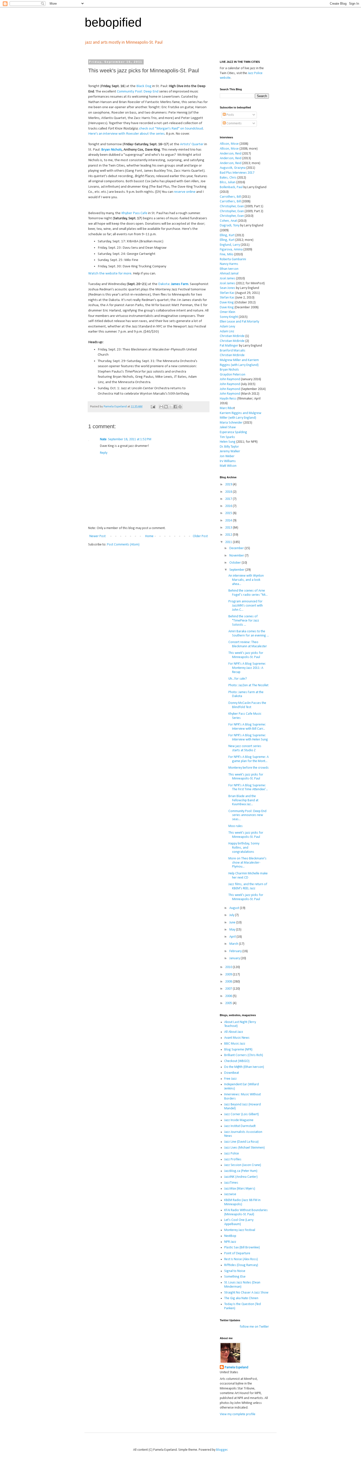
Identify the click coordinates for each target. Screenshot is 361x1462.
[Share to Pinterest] (180, 406)
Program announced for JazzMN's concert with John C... (245, 606)
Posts (230, 115)
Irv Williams (228, 461)
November (237, 555)
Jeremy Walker (230, 451)
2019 (229, 484)
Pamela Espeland (236, 1367)
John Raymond (230, 379)
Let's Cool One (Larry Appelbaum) (238, 1222)
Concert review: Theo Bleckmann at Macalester (247, 644)
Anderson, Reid (230, 153)
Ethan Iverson (229, 269)
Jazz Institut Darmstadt (240, 1126)
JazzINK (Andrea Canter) (241, 1177)
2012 (229, 535)
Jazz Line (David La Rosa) (241, 1142)
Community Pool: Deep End (137, 91)
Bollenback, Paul (231, 187)
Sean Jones (227, 288)
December (237, 548)
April (232, 937)
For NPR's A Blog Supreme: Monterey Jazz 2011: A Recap (247, 668)
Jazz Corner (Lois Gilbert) (241, 1114)
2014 (229, 520)
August (234, 908)
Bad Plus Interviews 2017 (237, 173)
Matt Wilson (228, 466)
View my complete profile (237, 1414)
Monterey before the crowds (248, 768)
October (235, 563)
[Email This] (161, 406)
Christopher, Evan (232, 206)
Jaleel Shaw (228, 427)
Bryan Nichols (111, 150)
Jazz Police (231, 1153)
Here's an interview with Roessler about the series (126, 134)
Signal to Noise (234, 1271)
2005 (229, 1003)
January (235, 958)
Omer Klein (227, 312)
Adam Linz (227, 331)
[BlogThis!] (166, 406)
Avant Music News (237, 1038)
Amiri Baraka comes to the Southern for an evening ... (248, 633)
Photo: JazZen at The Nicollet (248, 685)
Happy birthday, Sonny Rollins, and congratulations (243, 848)
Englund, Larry (230, 245)
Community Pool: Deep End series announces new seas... (247, 815)
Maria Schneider (231, 423)
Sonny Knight (229, 317)
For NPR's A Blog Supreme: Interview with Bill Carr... (247, 727)
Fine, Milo (226, 254)
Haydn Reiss (228, 399)
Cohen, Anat (228, 221)
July (232, 915)
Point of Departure (237, 1253)
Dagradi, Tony (229, 225)
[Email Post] (152, 406)
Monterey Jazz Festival (239, 1230)
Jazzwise (230, 1194)
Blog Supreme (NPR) (238, 1049)
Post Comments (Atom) (123, 544)
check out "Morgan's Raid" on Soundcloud (171, 128)
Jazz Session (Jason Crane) (242, 1165)
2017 (229, 499)
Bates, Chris (228, 178)
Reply (103, 453)
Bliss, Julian (228, 182)
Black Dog (144, 86)
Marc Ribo (227, 408)
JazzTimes (231, 1183)
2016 (229, 506)
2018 (229, 492)
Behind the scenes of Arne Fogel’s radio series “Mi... (248, 593)
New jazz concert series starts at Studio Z (244, 748)
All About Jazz (233, 1032)
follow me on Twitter (254, 1327)
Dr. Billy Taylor (229, 447)
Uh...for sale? (237, 679)
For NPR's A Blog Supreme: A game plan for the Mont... (248, 759)
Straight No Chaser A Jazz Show (246, 1292)
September (237, 570)
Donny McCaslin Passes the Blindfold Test (247, 705)
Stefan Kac (227, 293)
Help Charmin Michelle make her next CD (248, 876)
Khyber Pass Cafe (134, 213)
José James (227, 278)
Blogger (221, 1450)
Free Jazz (230, 1079)
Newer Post (97, 536)
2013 (229, 528)
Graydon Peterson (232, 374)
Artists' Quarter (192, 144)
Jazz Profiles (232, 1159)
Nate (103, 439)
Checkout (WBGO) (237, 1061)
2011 (229, 542)
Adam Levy (227, 326)
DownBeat (231, 1073)
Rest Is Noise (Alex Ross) (241, 1259)
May (232, 930)
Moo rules (235, 826)
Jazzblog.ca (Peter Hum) (240, 1171)
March (234, 944)
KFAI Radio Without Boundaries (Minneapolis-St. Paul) (246, 1212)
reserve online (184, 192)
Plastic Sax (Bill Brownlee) (242, 1247)
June (232, 922)
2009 (229, 974)
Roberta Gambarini (233, 259)
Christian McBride (232, 336)
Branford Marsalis (232, 350)
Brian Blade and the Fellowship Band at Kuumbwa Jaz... (243, 800)
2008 (229, 981)
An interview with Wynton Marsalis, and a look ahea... (246, 580)
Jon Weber (227, 456)
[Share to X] (170, 406)
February (235, 951)
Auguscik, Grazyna (233, 168)
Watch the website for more (109, 273)
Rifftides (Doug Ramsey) (241, 1265)
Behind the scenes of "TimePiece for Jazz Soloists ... (243, 621)
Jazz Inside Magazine (238, 1120)
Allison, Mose (229, 144)
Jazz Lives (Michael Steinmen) (244, 1148)
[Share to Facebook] (175, 406)
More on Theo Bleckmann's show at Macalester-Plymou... (247, 863)
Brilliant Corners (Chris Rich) (243, 1055)
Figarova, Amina (231, 249)
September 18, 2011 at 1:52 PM (129, 439)
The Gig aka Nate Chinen (241, 1298)
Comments (234, 123)
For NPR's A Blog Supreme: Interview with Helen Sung (248, 737)
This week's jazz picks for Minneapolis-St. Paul (245, 655)
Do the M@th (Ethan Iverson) (244, 1067)
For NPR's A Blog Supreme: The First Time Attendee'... (248, 787)
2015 (229, 513)
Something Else (235, 1277)
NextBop (230, 1236)
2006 (229, 996)
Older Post (200, 536)
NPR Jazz (230, 1242)
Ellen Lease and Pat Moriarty (239, 321)
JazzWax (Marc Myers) (239, 1188)
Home (149, 536)
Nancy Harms (229, 264)
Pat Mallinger (229, 346)
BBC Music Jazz (234, 1044)
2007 (229, 989)
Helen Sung (228, 442)
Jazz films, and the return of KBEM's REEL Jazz (247, 886)
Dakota (163, 284)
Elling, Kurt (227, 235)
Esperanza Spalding (233, 432)
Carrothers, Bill (230, 197)
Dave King (227, 302)
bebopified (113, 22)
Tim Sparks (227, 437)
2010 (229, 967)
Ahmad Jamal (229, 273)
